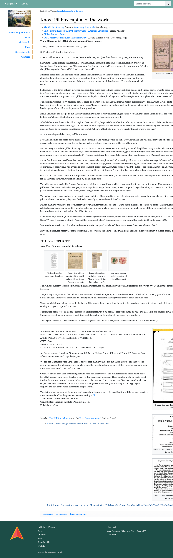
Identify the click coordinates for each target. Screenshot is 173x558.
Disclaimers (111, 535)
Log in (24, 3)
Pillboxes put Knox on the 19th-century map (65, 31)
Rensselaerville (22, 52)
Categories (10, 3)
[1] (94, 395)
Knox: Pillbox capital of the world (70, 11)
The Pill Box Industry (54, 27)
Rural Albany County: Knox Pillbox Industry (65, 37)
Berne (27, 37)
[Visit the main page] (19, 18)
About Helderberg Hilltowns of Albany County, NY (126, 531)
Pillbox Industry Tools (54, 34)
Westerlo (25, 57)
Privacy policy (112, 527)
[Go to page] (168, 3)
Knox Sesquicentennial (85, 27)
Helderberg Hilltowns (19, 32)
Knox (27, 47)
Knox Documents (78, 514)
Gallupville (24, 42)
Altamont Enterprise (98, 31)
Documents (61, 514)
